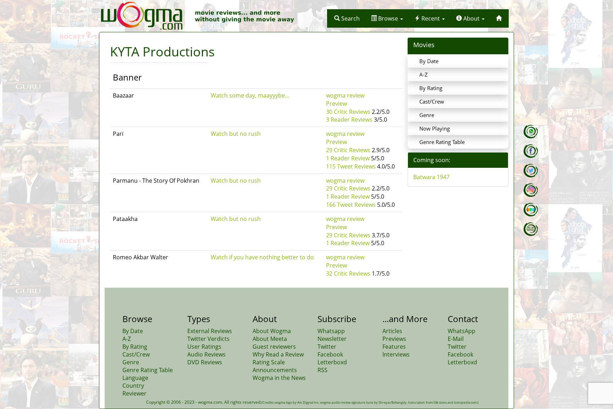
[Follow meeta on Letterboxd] (530, 210)
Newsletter (332, 339)
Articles (392, 331)
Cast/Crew (431, 101)
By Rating (430, 88)
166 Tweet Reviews (351, 205)
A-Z (423, 74)
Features (394, 346)
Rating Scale (269, 362)
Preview (336, 103)
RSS (322, 370)
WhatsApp (461, 331)
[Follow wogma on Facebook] (530, 151)
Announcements (275, 370)
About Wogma (272, 331)
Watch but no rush (236, 134)
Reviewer (134, 393)
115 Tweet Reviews (351, 166)
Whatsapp (331, 331)
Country (133, 385)
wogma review (345, 95)
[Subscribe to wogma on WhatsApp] (530, 131)
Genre (426, 114)
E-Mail (456, 339)
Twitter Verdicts (208, 339)
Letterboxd (332, 362)
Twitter (326, 346)
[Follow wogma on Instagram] (530, 190)
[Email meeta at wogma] (530, 229)
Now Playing (434, 128)
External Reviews (209, 331)
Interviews (396, 354)
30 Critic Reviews (348, 112)
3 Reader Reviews (349, 119)
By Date (428, 61)
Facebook (330, 354)
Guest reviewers (274, 346)
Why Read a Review (278, 354)
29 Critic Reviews (348, 150)
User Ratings (204, 346)
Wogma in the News (279, 378)
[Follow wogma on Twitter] (530, 170)
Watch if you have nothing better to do (262, 257)
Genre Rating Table (442, 141)
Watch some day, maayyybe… (250, 95)
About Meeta (270, 339)
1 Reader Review (348, 158)
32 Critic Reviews (348, 273)
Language (135, 378)
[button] (347, 18)
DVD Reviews (204, 362)
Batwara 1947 (431, 177)
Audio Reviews (206, 354)
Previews (394, 339)
